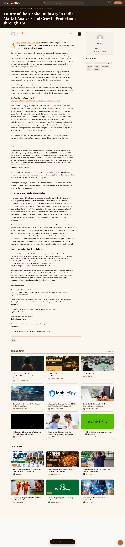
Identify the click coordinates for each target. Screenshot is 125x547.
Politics (90, 66)
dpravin (19, 33)
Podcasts (96, 69)
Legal (89, 69)
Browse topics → (109, 351)
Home (5, 8)
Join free (117, 3)
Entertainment (98, 63)
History (97, 66)
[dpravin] (13, 34)
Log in (110, 3)
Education (105, 66)
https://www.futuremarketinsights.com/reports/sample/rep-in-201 (35, 101)
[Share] (72, 541)
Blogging (108, 63)
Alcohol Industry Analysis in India (27, 43)
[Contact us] (120, 542)
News (9, 8)
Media (89, 63)
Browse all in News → (108, 447)
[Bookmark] (66, 541)
